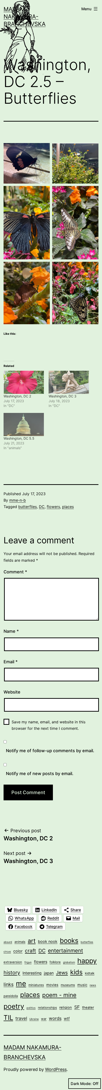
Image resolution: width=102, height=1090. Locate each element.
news (93, 985)
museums (68, 985)
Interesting (32, 973)
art (32, 940)
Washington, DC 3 (62, 396)
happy (87, 960)
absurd (8, 942)
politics (31, 1007)
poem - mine (59, 995)
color (18, 951)
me (21, 983)
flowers (53, 506)
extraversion (13, 962)
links (9, 984)
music (82, 985)
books (69, 940)
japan (49, 973)
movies (52, 985)
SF (77, 1007)
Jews (62, 973)
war (43, 1019)
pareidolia (11, 996)
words (55, 1018)
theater (88, 1007)
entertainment (65, 950)
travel (21, 1018)
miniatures (36, 985)
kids (76, 972)
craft (30, 951)
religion (65, 1007)
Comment (15, 571)
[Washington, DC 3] (69, 382)
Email (11, 661)
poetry (14, 1006)
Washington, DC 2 (17, 396)
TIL (8, 1017)
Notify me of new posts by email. (39, 773)
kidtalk (89, 973)
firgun (28, 962)
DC (42, 506)
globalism (69, 962)
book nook (47, 941)
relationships (47, 1007)
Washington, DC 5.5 (19, 438)
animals (19, 942)
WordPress (56, 1069)
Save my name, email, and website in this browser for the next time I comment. (48, 725)
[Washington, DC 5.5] (24, 424)
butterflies (27, 506)
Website (12, 691)
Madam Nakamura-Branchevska (25, 16)
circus (7, 951)
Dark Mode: (81, 1083)
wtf (67, 1018)
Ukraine (34, 1019)
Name (11, 631)
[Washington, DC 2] (24, 382)
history (12, 972)
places (68, 506)
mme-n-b (17, 500)
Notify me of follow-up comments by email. (50, 750)
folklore (55, 962)
